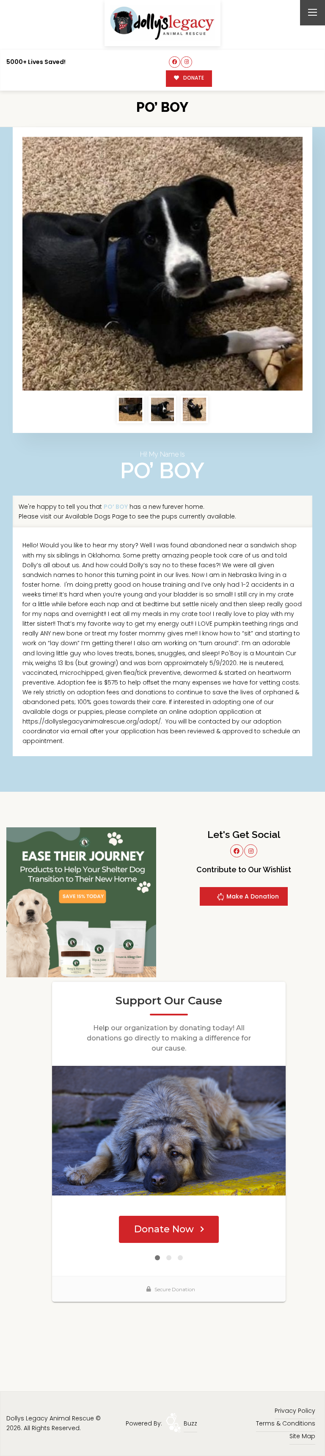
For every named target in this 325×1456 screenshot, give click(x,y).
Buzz (190, 1423)
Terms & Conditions (285, 1423)
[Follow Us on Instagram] (186, 62)
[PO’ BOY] (162, 264)
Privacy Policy (295, 1410)
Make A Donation (252, 896)
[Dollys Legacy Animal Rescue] (162, 23)
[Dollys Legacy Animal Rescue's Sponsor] (81, 901)
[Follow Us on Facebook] (174, 62)
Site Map (302, 1436)
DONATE (193, 78)
